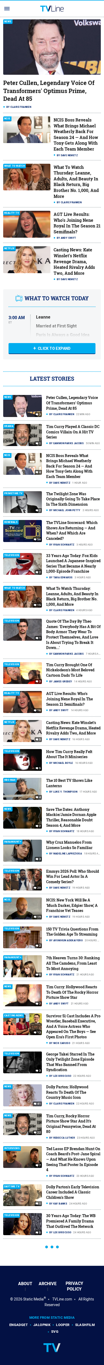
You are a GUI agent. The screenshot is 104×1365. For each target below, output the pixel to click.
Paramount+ (12, 842)
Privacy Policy (74, 1286)
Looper (62, 1324)
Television (11, 555)
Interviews (12, 1148)
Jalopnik (41, 1324)
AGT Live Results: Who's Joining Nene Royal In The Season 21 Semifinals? (77, 223)
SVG (54, 1331)
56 (39, 539)
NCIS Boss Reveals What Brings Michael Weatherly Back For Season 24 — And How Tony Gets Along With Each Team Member (76, 134)
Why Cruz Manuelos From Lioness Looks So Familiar (69, 845)
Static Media (33, 1299)
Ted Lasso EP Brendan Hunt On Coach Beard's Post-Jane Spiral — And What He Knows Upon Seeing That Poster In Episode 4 (73, 1159)
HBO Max (10, 780)
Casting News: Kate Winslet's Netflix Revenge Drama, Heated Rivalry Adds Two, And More (74, 261)
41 (39, 1104)
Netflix (9, 248)
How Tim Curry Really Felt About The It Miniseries (69, 754)
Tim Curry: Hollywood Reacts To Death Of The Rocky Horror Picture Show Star (72, 992)
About (25, 1284)
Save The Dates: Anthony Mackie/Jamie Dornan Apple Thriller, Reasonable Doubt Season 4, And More (71, 817)
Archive (48, 1284)
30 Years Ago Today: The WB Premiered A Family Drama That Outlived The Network (70, 1221)
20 (39, 888)
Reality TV (11, 213)
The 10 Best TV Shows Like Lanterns (69, 783)
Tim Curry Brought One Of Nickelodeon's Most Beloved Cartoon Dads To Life (70, 670)
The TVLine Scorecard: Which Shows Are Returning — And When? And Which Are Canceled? (72, 530)
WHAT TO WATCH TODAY (57, 298)
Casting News (13, 1015)
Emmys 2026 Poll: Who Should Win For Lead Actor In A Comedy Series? (72, 876)
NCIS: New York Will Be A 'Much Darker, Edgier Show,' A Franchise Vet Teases (72, 905)
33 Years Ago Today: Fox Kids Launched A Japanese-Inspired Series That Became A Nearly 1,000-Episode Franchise (73, 563)
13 (39, 1033)
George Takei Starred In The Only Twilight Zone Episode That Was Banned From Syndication (70, 1062)
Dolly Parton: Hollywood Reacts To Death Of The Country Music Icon (67, 1092)
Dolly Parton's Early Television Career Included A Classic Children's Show (72, 1192)
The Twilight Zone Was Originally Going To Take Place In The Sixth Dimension (73, 499)
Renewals (11, 522)
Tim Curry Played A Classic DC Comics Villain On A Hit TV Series (72, 432)
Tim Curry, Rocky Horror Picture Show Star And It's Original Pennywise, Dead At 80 (71, 1123)
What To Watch (14, 166)
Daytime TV (11, 1186)
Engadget (18, 1324)
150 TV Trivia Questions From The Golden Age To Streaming (72, 931)
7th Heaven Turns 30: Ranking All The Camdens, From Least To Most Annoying (73, 963)
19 (39, 917)
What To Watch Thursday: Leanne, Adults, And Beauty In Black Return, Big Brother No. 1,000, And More (76, 182)
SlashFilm (85, 1324)
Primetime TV (13, 493)
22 (39, 1133)
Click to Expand (54, 348)
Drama (8, 426)
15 (39, 605)
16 (39, 710)
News (7, 21)
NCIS (7, 118)
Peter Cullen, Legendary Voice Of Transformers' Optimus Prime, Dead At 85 (48, 91)
